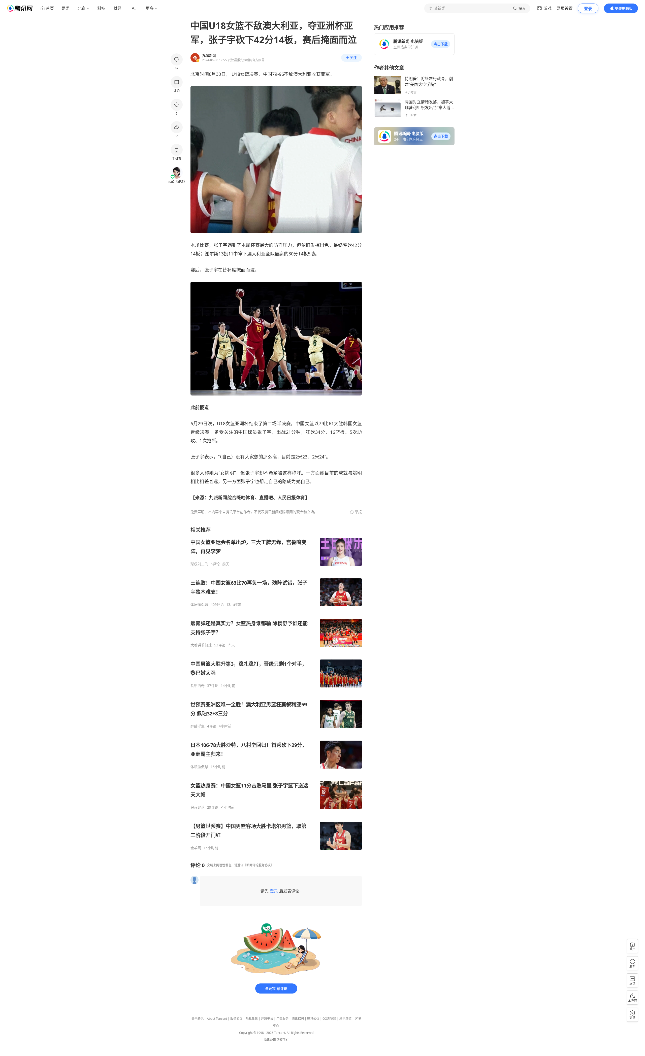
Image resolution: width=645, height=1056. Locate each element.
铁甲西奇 (197, 685)
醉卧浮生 (197, 726)
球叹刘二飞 (199, 564)
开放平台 (267, 1018)
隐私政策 (252, 1018)
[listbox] (276, 688)
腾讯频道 (345, 1018)
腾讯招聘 (298, 1018)
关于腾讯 (197, 1018)
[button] (440, 44)
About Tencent (217, 1018)
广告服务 (282, 1018)
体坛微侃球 (199, 604)
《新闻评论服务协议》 (258, 865)
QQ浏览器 (329, 1018)
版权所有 (283, 1040)
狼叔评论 (197, 807)
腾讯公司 (270, 1040)
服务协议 (236, 1018)
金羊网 (195, 848)
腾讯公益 (313, 1018)
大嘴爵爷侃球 (201, 645)
